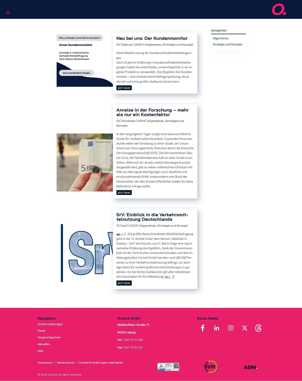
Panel (41, 331)
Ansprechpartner (49, 337)
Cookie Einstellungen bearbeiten (101, 362)
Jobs (41, 351)
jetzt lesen (124, 87)
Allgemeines (153, 44)
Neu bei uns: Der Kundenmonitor (152, 38)
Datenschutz (66, 362)
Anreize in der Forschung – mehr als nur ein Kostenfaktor (152, 112)
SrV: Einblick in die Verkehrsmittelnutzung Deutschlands (152, 217)
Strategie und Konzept (178, 44)
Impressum (45, 362)
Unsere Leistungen (50, 324)
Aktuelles (44, 344)
